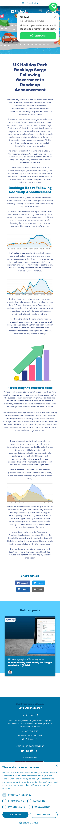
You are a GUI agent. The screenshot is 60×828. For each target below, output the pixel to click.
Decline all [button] (43, 814)
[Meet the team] (10, 672)
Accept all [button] (15, 814)
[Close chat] (55, 16)
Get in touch (28, 715)
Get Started (29, 3)
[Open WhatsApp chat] (53, 7)
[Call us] (47, 11)
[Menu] (5, 11)
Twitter (39, 583)
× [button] (56, 765)
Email (39, 589)
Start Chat (40, 35)
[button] (30, 822)
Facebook (23, 583)
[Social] (22, 751)
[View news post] (31, 636)
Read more (16, 788)
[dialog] (30, 795)
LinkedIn (24, 589)
